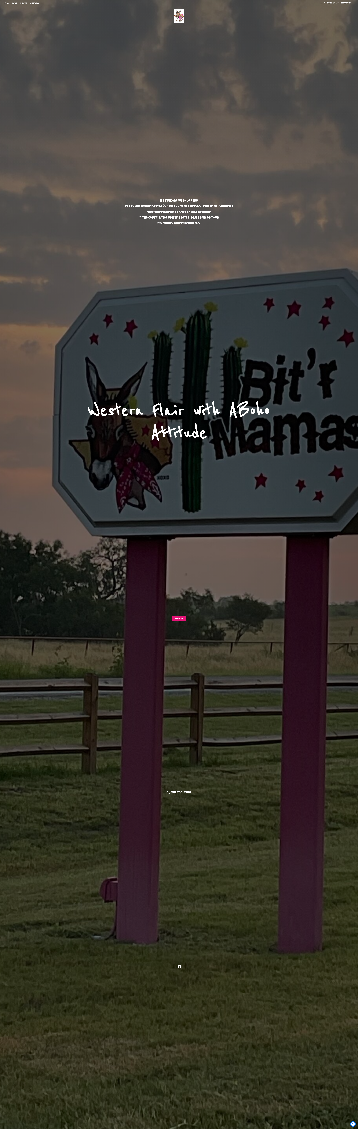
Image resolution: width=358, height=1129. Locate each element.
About (14, 3)
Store (6, 3)
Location (23, 3)
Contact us (34, 3)
